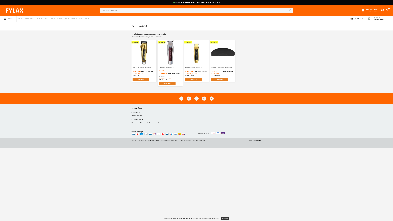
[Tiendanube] (255, 140)
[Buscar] (290, 10)
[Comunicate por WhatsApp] (382, 10)
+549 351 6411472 (137, 116)
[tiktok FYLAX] (204, 98)
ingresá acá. (188, 140)
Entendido (225, 218)
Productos (29, 19)
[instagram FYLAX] (181, 98)
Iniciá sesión (374, 9)
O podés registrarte (371, 11)
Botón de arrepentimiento (199, 140)
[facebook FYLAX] (189, 98)
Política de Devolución (73, 19)
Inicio (20, 19)
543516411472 (136, 112)
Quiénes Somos (42, 19)
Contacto (89, 19)
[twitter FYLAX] (212, 98)
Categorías (11, 19)
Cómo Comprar (56, 19)
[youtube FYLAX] (196, 98)
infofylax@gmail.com (138, 119)
